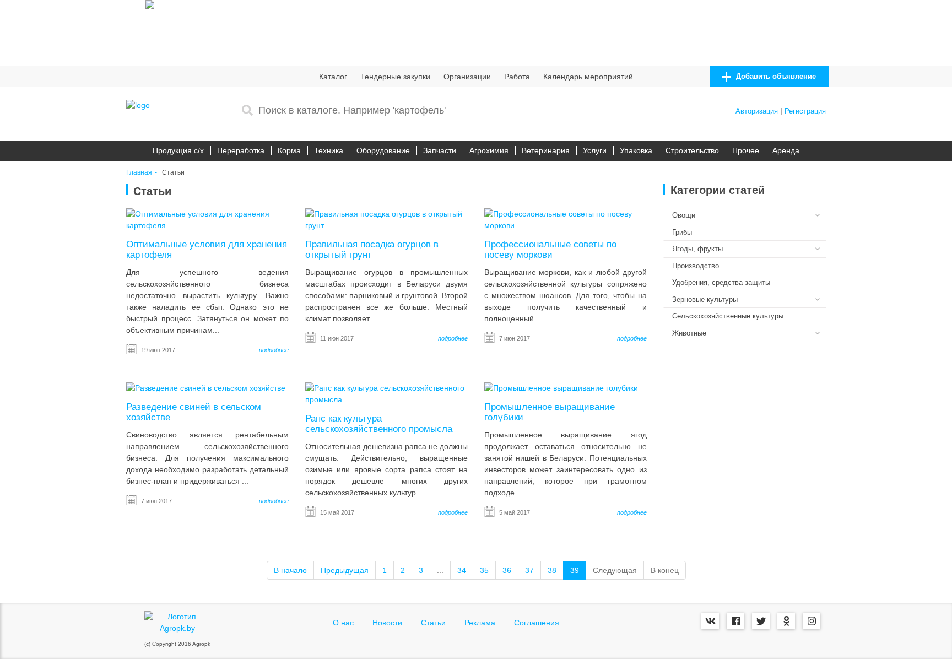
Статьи (433, 622)
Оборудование (383, 150)
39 (574, 570)
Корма (289, 150)
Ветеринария (546, 150)
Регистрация (805, 111)
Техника (328, 150)
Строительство (692, 150)
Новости (387, 622)
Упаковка (636, 150)
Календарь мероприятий (588, 76)
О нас (343, 622)
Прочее (745, 150)
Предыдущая (345, 570)
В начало (290, 570)
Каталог (333, 76)
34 (461, 570)
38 (552, 570)
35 (484, 570)
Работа (517, 76)
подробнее (274, 350)
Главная (139, 172)
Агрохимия (489, 150)
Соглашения (536, 622)
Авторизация (756, 111)
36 (506, 570)
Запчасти (439, 150)
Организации (467, 76)
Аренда (785, 150)
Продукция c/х (178, 150)
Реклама (479, 622)
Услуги (595, 150)
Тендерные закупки (395, 76)
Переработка (240, 150)
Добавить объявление (775, 76)
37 (529, 570)
